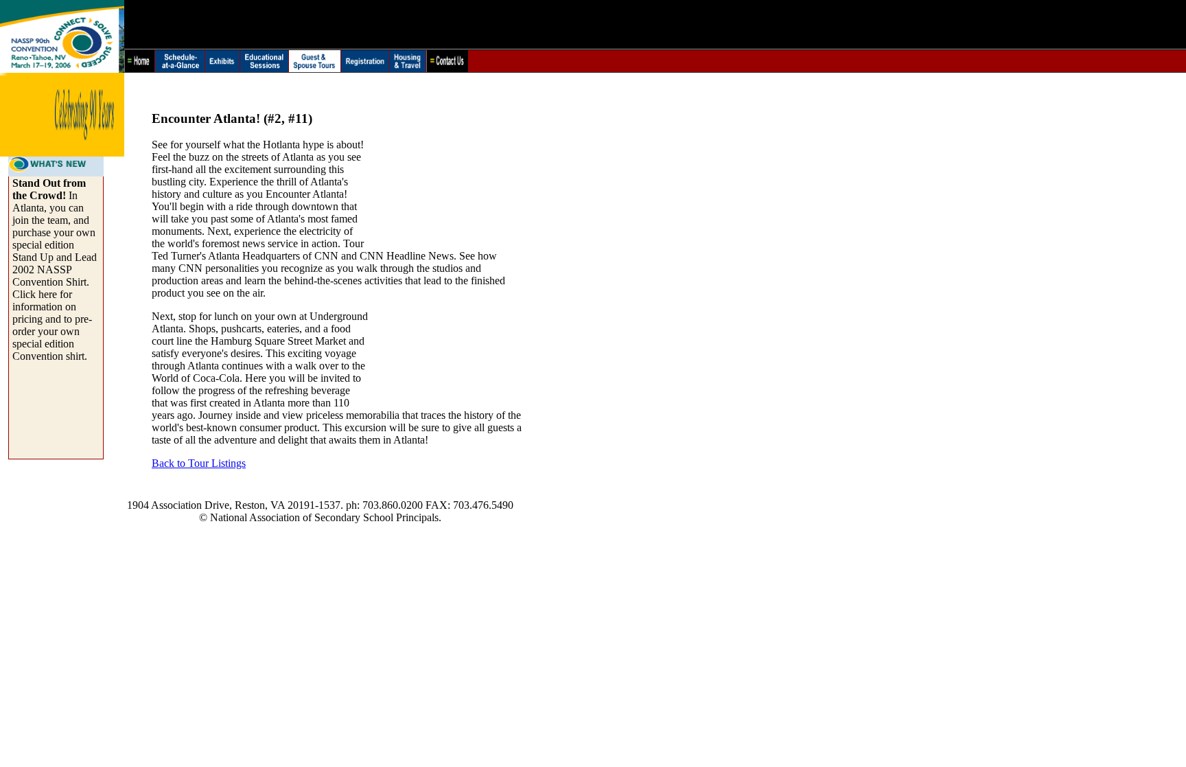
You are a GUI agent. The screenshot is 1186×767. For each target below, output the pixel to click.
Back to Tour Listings (199, 463)
